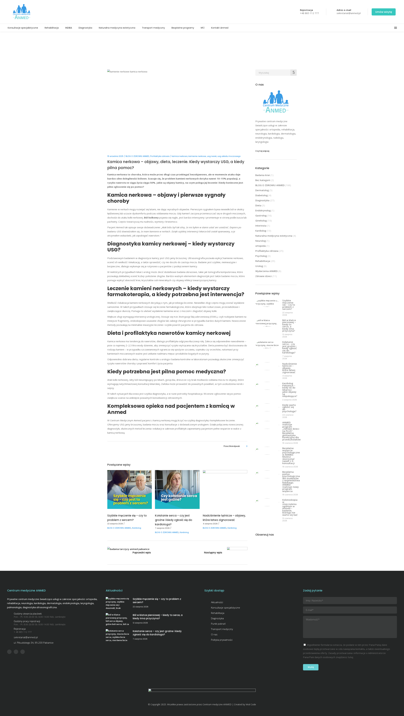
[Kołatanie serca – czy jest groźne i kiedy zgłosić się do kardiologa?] (177, 489)
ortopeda (260, 245)
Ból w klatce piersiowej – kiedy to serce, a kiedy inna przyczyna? (289, 325)
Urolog (259, 266)
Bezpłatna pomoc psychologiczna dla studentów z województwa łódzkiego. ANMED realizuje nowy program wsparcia (291, 481)
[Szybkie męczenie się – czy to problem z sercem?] (129, 489)
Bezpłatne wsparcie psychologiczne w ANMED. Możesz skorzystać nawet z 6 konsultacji (291, 456)
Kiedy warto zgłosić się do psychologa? (289, 408)
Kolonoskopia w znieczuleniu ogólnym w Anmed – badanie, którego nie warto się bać (289, 507)
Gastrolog (261, 215)
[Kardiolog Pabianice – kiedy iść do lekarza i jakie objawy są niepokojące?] (267, 386)
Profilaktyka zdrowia (159, 156)
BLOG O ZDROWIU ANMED (137, 156)
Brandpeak (234, 446)
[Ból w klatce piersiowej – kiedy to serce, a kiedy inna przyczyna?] (267, 323)
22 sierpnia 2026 (115, 523)
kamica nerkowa (179, 156)
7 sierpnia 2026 (162, 528)
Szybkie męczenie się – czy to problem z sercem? (288, 304)
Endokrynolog (263, 210)
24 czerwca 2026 (287, 416)
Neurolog (260, 240)
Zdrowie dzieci (263, 276)
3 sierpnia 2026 (289, 399)
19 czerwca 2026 (290, 443)
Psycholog (261, 255)
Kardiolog (136, 528)
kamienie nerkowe (197, 156)
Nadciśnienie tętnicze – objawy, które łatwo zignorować (289, 368)
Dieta (258, 205)
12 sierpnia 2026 (287, 335)
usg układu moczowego (229, 156)
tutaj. (351, 657)
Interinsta (260, 225)
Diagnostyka (262, 200)
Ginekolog (261, 220)
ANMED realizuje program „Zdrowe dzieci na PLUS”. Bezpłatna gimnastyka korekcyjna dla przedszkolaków (291, 431)
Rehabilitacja (262, 261)
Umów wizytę (383, 12)
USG (112, 249)
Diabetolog (261, 195)
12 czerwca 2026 (287, 519)
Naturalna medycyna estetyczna (273, 235)
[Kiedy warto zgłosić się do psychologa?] (267, 407)
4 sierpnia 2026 (210, 523)
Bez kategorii (262, 180)
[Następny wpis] (237, 553)
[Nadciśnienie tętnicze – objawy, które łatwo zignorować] (225, 489)
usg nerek (212, 156)
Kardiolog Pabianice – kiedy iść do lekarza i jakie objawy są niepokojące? (289, 390)
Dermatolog (262, 190)
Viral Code (251, 704)
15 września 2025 (115, 156)
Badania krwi (262, 175)
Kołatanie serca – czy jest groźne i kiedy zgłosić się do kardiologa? (173, 520)
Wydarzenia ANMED (266, 271)
